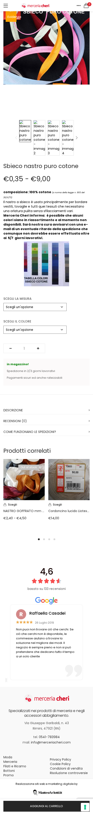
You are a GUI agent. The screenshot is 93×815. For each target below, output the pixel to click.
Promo (8, 775)
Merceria (10, 761)
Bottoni (9, 770)
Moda (7, 757)
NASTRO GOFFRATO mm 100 (24, 511)
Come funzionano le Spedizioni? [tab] (29, 432)
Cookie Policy (60, 764)
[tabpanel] (24, 495)
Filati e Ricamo (14, 766)
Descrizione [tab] (13, 410)
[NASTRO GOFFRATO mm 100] (24, 479)
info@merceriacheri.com (51, 742)
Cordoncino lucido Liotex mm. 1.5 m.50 (69, 511)
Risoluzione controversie (69, 773)
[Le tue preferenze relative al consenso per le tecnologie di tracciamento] (85, 807)
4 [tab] (54, 539)
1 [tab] (39, 539)
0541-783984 (49, 737)
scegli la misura (17, 298)
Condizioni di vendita (66, 768)
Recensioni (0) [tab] (15, 421)
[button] (86, 5)
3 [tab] (49, 539)
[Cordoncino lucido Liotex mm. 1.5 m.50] (69, 479)
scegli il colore (17, 321)
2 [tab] (44, 539)
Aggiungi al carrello (46, 806)
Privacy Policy (60, 759)
